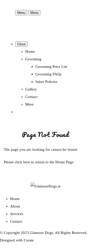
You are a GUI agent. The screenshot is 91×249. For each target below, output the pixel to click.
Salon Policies (46, 82)
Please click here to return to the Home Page (39, 162)
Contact (31, 97)
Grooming (33, 59)
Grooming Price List (51, 67)
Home (30, 51)
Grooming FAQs (48, 74)
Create (29, 240)
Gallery (31, 89)
